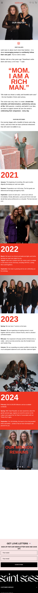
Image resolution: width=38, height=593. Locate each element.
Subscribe (19, 564)
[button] (33, 3)
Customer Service (7, 587)
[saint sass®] (19, 3)
